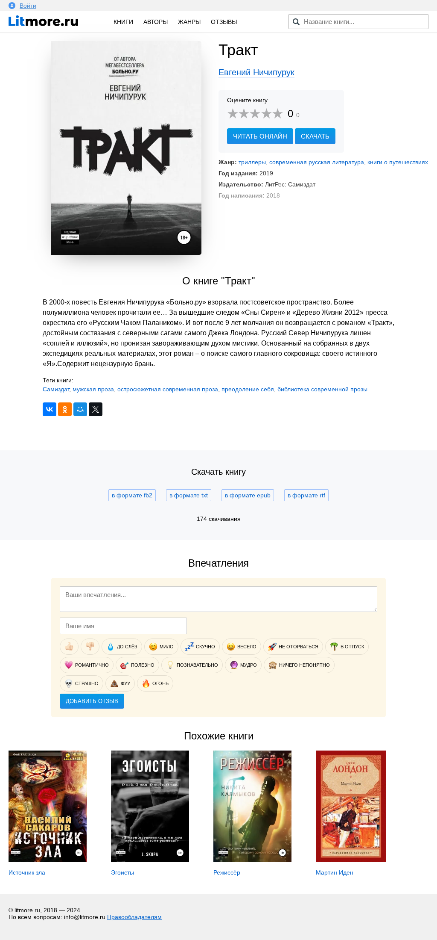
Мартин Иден (334, 872)
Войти (28, 5)
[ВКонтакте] (49, 409)
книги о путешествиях (397, 162)
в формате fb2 (132, 495)
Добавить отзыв (92, 701)
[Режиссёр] (252, 859)
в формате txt (188, 495)
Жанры (189, 21)
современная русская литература (316, 162)
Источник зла (27, 872)
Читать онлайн (260, 136)
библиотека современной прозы (322, 389)
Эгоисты (122, 872)
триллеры (252, 162)
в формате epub (248, 495)
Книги (123, 21)
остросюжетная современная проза (167, 389)
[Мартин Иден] (351, 859)
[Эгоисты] (150, 859)
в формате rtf (306, 495)
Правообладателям (134, 916)
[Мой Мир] (80, 409)
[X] (95, 409)
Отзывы (224, 21)
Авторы (155, 21)
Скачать (315, 136)
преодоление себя (247, 389)
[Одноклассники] (65, 409)
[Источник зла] (48, 859)
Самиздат (56, 389)
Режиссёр (226, 872)
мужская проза (93, 389)
